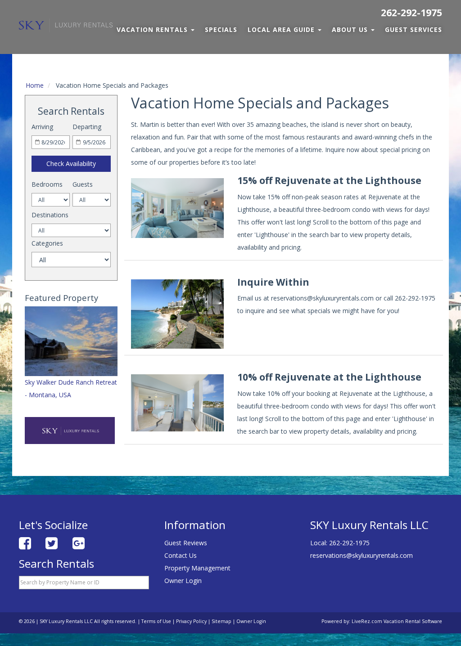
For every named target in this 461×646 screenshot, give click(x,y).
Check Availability (71, 163)
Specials (221, 29)
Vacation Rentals (153, 29)
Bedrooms (47, 184)
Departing (86, 126)
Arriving (42, 126)
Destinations (50, 215)
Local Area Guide (282, 29)
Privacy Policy (191, 621)
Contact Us (180, 555)
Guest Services (413, 29)
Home (35, 85)
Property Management (197, 568)
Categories (47, 243)
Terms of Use (156, 621)
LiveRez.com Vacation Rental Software (397, 621)
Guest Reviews (185, 542)
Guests (82, 184)
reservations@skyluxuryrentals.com (361, 555)
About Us (351, 29)
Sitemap (221, 621)
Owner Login (183, 580)
